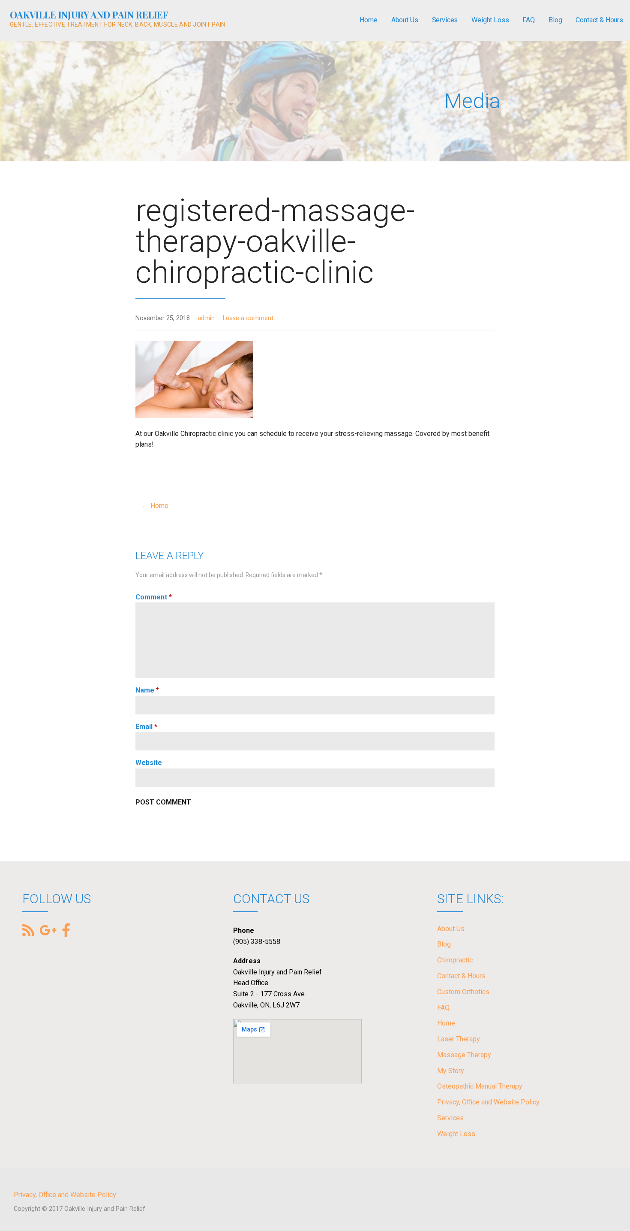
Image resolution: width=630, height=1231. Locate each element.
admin (206, 318)
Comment (153, 597)
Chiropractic (455, 960)
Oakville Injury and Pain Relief (89, 14)
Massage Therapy (464, 1055)
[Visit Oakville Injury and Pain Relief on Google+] (48, 931)
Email (146, 727)
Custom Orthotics (463, 992)
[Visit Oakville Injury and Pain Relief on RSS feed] (28, 931)
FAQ (528, 20)
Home (368, 20)
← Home (155, 506)
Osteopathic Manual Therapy (479, 1086)
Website (148, 763)
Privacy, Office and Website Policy (488, 1102)
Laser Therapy (458, 1039)
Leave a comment (248, 318)
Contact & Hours (599, 20)
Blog (555, 20)
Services (445, 20)
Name (147, 690)
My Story (450, 1071)
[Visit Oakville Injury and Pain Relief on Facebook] (66, 929)
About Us (404, 20)
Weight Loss (490, 20)
